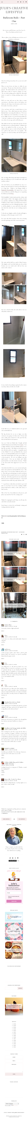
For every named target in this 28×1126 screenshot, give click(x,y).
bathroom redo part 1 (13, 532)
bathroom (4, 532)
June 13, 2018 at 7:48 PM (11, 686)
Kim (6, 685)
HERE (5, 516)
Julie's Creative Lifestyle (14, 10)
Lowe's (21, 444)
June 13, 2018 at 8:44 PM (11, 703)
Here (12, 193)
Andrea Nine (8, 625)
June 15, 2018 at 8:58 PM (11, 749)
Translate (16, 1105)
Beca (6, 635)
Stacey (6, 716)
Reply (2, 631)
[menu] (2, 2)
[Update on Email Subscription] (14, 921)
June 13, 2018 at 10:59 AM (11, 650)
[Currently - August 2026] (14, 939)
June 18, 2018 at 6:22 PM (7, 765)
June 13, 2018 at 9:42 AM (11, 636)
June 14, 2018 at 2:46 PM (11, 729)
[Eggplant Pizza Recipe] (14, 958)
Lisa (6, 663)
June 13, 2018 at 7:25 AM (11, 626)
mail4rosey (7, 649)
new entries (6, 819)
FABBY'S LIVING (9, 748)
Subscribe (14, 901)
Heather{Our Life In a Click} (12, 702)
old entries (22, 819)
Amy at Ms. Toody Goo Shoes (13, 779)
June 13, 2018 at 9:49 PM (11, 717)
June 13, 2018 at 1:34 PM (11, 664)
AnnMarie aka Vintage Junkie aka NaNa (15, 728)
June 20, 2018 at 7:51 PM (11, 780)
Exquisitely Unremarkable (7, 190)
